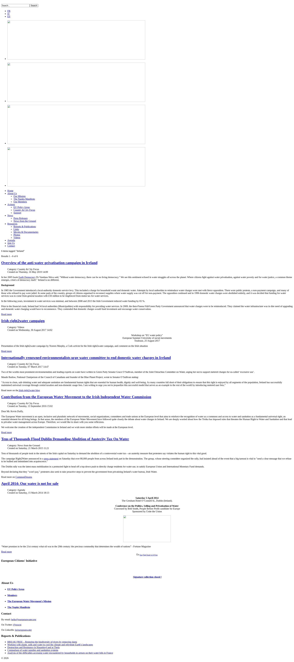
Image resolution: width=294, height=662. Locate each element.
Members (12, 595)
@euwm (17, 624)
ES (8, 16)
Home (10, 190)
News (10, 215)
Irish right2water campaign (23, 321)
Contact (11, 245)
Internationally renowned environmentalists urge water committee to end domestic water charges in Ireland (86, 358)
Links (16, 229)
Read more (6, 314)
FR (8, 11)
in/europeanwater (23, 630)
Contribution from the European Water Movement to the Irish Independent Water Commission (76, 397)
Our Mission (19, 196)
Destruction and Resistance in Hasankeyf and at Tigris (33, 647)
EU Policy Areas (21, 207)
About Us (12, 193)
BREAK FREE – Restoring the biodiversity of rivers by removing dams (42, 642)
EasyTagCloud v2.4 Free (149, 555)
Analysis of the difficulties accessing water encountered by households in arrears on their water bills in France (60, 653)
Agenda (11, 240)
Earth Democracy (27, 277)
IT (8, 13)
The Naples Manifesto (24, 199)
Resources (12, 223)
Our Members (20, 201)
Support (17, 212)
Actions (11, 204)
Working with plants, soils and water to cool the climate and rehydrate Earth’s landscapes (50, 644)
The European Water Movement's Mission (29, 601)
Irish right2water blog (29, 390)
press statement (51, 458)
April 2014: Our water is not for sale (29, 483)
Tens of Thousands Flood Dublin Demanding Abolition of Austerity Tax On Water (65, 439)
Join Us (11, 243)
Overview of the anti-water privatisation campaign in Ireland (49, 263)
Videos (16, 237)
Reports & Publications (24, 226)
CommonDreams (23, 477)
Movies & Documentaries (25, 232)
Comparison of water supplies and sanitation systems (32, 650)
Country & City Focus (24, 210)
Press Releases (20, 218)
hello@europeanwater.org (23, 619)
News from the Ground (24, 221)
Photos (16, 234)
